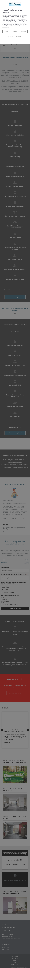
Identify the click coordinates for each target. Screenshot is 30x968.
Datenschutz (11, 36)
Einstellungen (15, 31)
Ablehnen (6, 31)
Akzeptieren (23, 31)
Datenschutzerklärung (11, 25)
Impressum (18, 36)
